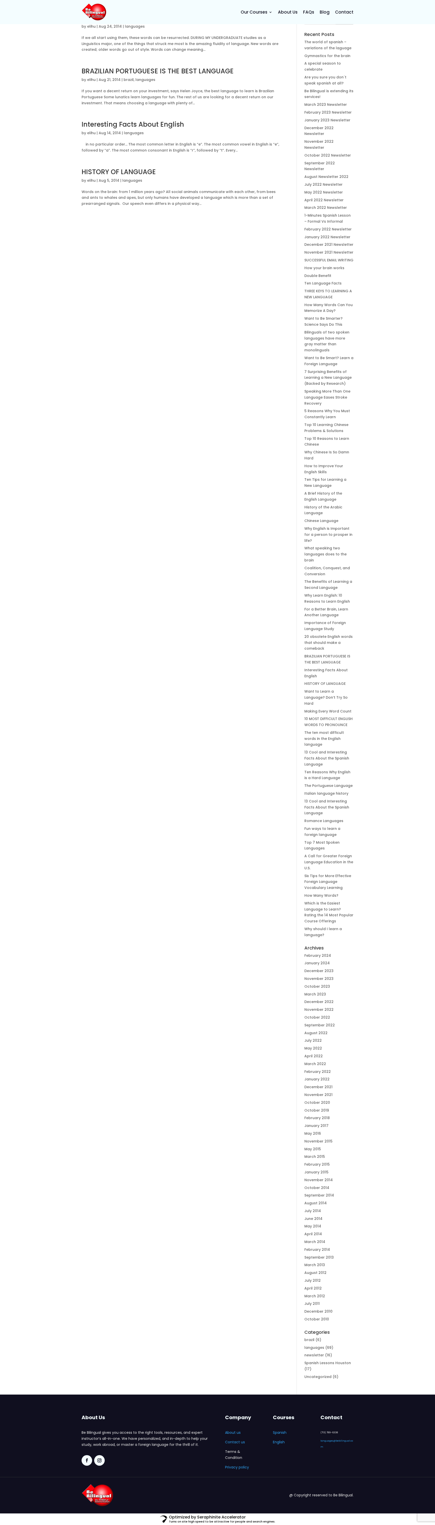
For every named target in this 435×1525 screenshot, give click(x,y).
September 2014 (319, 1195)
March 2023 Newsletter (325, 104)
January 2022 (317, 1079)
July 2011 (312, 1303)
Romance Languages (323, 820)
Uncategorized (318, 1376)
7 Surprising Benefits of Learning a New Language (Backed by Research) (328, 377)
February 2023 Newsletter (328, 112)
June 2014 (313, 1218)
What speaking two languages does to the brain (325, 554)
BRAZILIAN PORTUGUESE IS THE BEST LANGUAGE (158, 71)
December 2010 (318, 1311)
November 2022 (319, 1009)
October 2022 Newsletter (327, 155)
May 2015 (312, 1149)
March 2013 (314, 1264)
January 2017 (316, 1125)
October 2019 (316, 1110)
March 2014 (314, 1241)
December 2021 (318, 1086)
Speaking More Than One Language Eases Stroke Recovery (327, 397)
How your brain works (324, 267)
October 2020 (317, 1102)
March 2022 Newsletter (325, 207)
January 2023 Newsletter (327, 120)
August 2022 (316, 1032)
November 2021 (318, 1094)
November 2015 (318, 1141)
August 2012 (315, 1272)
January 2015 (316, 1172)
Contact (344, 12)
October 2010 (316, 1319)
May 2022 (313, 1048)
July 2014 (312, 1210)
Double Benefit (317, 275)
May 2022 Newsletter (323, 192)
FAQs (308, 12)
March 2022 (315, 1063)
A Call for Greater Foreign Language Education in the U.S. (328, 862)
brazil (129, 79)
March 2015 (314, 1156)
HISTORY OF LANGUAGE (119, 171)
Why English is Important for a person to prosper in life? (328, 534)
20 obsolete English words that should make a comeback (328, 642)
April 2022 (313, 1056)
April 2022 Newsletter (324, 200)
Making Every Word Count (327, 711)
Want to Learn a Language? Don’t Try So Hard (326, 697)
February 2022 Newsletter (328, 229)
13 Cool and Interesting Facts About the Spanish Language (326, 758)
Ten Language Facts (323, 283)
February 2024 (317, 955)
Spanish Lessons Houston (327, 1362)
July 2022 (313, 1040)
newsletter (314, 1355)
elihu (91, 26)
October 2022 (317, 1017)
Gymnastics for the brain (327, 55)
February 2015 (317, 1164)
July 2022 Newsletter (323, 184)
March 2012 (314, 1296)
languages (135, 26)
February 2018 (317, 1117)
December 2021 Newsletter (328, 244)
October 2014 (316, 1187)
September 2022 (319, 1025)
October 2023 (317, 986)
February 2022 (317, 1071)
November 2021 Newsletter (328, 252)
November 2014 (318, 1179)
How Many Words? (321, 895)
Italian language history (326, 793)
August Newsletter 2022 (326, 176)
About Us (288, 12)
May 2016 (312, 1133)
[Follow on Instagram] (99, 1460)
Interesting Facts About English (133, 124)
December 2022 (319, 1001)
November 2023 (319, 978)
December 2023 (319, 970)
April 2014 (313, 1233)
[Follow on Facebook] (87, 1460)
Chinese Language (321, 520)
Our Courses (254, 12)
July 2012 (312, 1280)
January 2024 (317, 963)
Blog (325, 12)
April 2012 (313, 1288)
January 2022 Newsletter (327, 237)
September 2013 (319, 1257)
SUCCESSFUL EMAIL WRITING (328, 260)
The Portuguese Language (328, 785)
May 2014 (312, 1226)
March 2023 (315, 994)
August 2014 (315, 1203)
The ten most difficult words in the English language (324, 738)
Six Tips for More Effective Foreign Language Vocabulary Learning (327, 881)
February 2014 (317, 1249)
